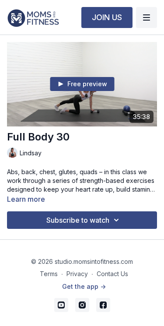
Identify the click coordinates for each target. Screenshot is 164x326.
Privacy (77, 273)
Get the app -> (84, 286)
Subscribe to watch (77, 220)
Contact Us (112, 273)
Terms (49, 273)
